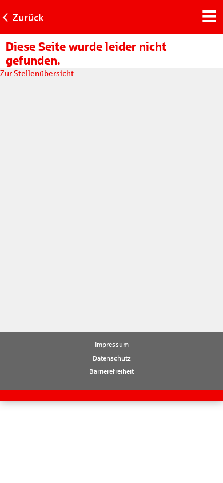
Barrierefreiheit (111, 371)
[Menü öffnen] (208, 15)
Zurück (28, 17)
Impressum (112, 345)
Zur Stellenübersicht (37, 73)
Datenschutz (112, 358)
